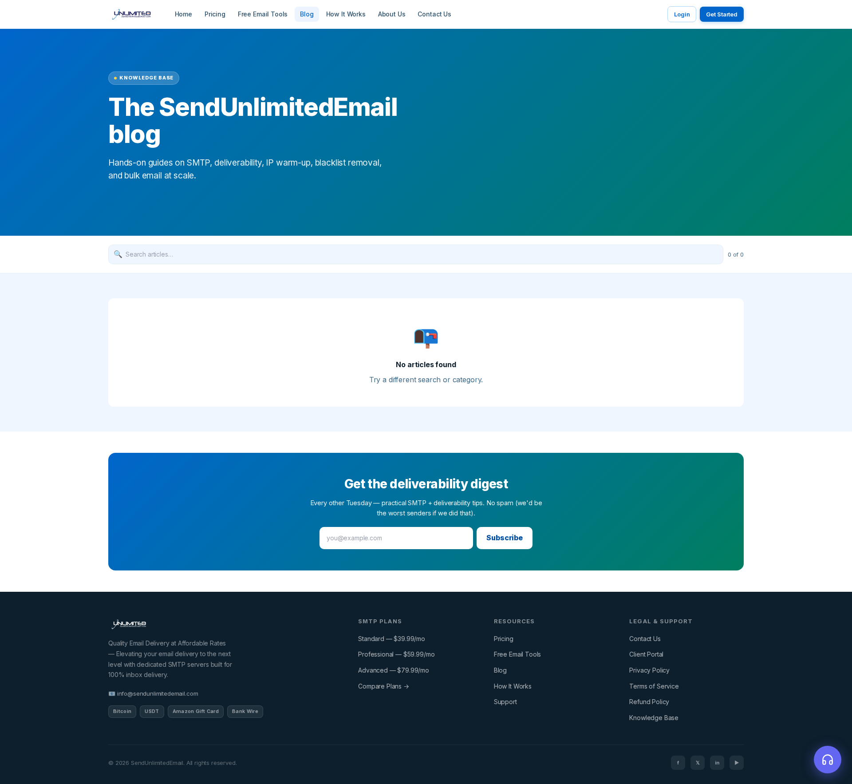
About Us (392, 14)
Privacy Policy (649, 670)
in (717, 763)
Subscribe (504, 537)
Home (183, 14)
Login (682, 14)
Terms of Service (653, 686)
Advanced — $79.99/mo (393, 670)
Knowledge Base (653, 717)
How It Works (346, 14)
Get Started (722, 14)
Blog (306, 14)
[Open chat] (827, 759)
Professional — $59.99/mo (396, 654)
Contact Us (434, 14)
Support (505, 701)
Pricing (215, 14)
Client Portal (646, 654)
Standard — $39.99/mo (391, 638)
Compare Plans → (383, 686)
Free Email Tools (263, 14)
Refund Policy (649, 701)
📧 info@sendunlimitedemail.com (153, 693)
